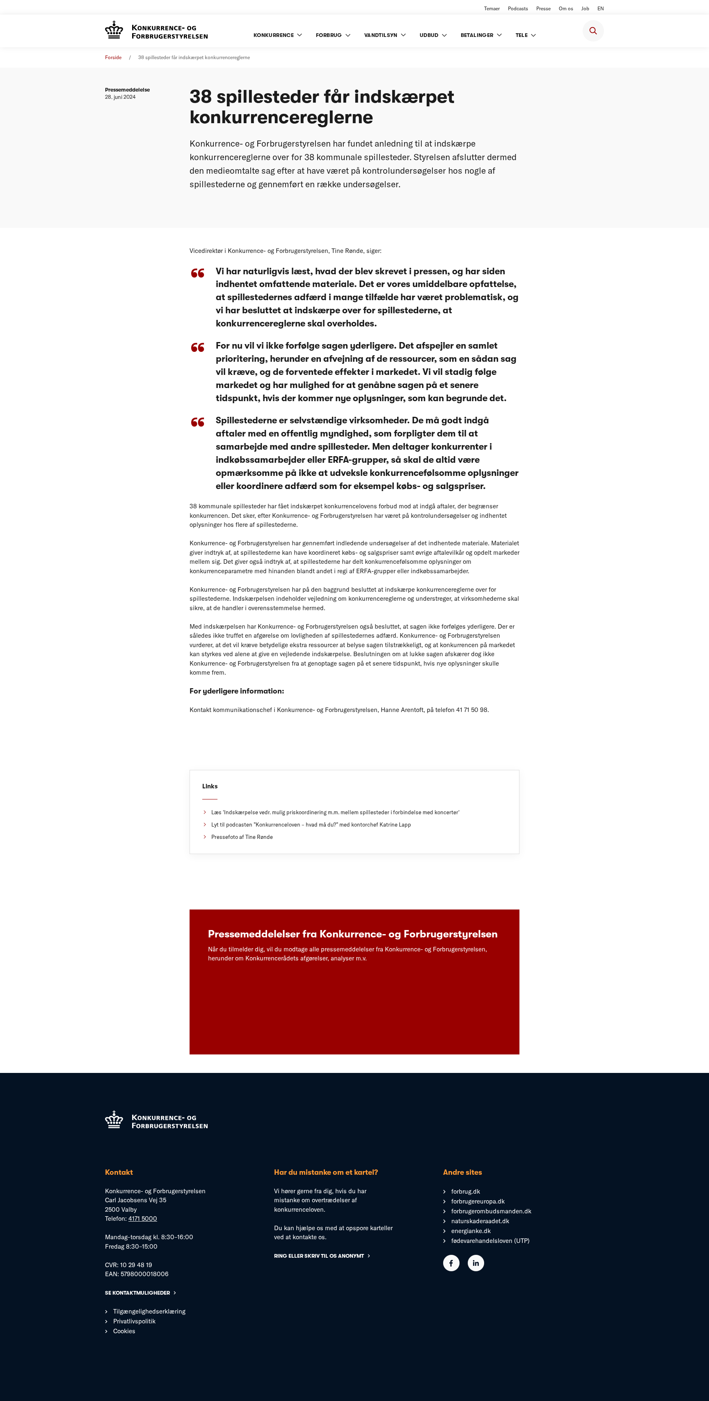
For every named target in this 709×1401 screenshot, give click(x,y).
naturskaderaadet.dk (480, 1221)
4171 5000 (142, 1218)
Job (585, 8)
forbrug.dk (465, 1191)
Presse (543, 8)
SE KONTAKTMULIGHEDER (137, 1293)
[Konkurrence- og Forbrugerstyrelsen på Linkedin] (476, 1269)
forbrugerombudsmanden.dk (491, 1211)
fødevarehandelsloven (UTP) (490, 1241)
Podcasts (518, 8)
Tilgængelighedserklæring (149, 1311)
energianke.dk (471, 1231)
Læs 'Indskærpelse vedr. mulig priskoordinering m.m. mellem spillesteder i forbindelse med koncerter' (335, 812)
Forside (113, 57)
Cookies (124, 1331)
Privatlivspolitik (134, 1321)
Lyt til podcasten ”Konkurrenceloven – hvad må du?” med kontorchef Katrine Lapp (311, 824)
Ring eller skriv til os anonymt (319, 1256)
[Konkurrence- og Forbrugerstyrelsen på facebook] (451, 1269)
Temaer (492, 8)
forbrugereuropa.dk (478, 1201)
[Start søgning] (593, 30)
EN (600, 8)
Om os (566, 8)
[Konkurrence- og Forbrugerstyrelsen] (156, 31)
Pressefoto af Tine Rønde (242, 837)
